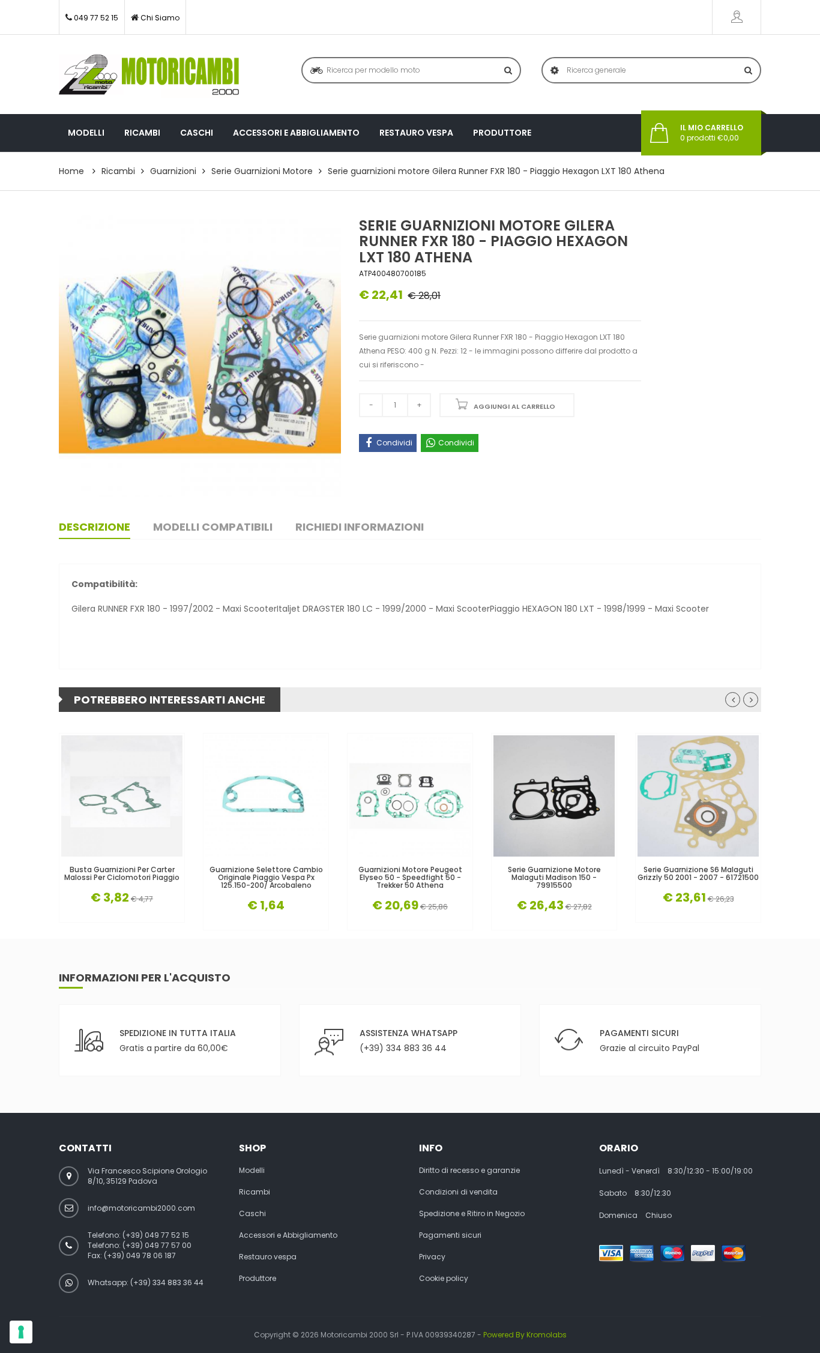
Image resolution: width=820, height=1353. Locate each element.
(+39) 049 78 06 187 (140, 1255)
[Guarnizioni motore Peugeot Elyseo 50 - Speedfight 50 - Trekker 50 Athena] (410, 796)
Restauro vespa (416, 133)
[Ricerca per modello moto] (508, 70)
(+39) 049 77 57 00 (156, 1245)
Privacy (432, 1257)
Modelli (86, 133)
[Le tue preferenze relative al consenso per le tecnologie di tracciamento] (21, 1332)
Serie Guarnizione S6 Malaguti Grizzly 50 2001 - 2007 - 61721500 (698, 873)
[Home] (149, 74)
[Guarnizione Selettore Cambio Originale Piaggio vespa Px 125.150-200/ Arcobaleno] (266, 796)
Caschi (196, 133)
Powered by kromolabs (525, 1335)
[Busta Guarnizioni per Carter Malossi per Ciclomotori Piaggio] (121, 796)
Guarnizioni (173, 171)
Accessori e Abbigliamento (296, 133)
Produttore (502, 133)
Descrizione (94, 526)
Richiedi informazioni (359, 526)
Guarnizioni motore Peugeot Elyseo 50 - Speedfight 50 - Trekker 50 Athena (410, 878)
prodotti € (711, 133)
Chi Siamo (159, 18)
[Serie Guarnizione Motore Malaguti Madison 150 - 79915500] (554, 796)
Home (71, 171)
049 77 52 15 (96, 18)
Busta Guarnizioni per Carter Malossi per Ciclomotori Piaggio (121, 873)
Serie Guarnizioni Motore (262, 171)
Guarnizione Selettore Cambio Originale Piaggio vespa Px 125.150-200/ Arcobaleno (266, 878)
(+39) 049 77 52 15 (155, 1235)
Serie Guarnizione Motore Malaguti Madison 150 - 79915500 (554, 878)
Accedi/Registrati (737, 17)
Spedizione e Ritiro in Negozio (472, 1214)
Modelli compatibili (213, 526)
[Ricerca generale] (748, 70)
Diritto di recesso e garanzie (469, 1170)
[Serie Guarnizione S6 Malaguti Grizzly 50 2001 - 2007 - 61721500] (698, 796)
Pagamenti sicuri (450, 1235)
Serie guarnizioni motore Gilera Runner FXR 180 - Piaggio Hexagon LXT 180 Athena (496, 171)
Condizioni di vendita (458, 1192)
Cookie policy (443, 1278)
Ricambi (142, 133)
